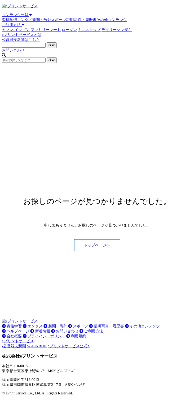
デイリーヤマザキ (116, 30)
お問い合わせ (13, 50)
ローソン (69, 30)
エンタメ (24, 20)
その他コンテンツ (112, 20)
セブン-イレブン (16, 30)
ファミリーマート (46, 30)
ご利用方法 (12, 25)
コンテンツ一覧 (15, 15)
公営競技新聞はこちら (21, 40)
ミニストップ (89, 30)
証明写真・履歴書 (81, 20)
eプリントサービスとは (21, 35)
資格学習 (9, 20)
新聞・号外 (41, 20)
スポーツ (58, 20)
